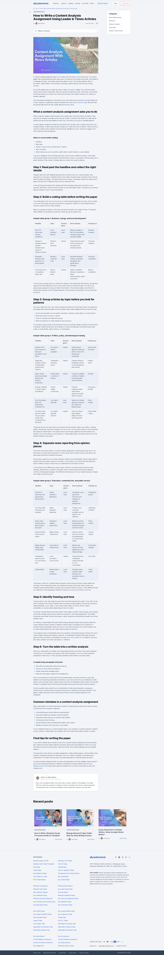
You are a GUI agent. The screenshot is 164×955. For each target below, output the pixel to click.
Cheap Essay (62, 867)
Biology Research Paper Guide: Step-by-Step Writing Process (79, 834)
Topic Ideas (112, 27)
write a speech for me (77, 637)
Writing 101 (112, 21)
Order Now (125, 3)
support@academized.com (106, 946)
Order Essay (37, 870)
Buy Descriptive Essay (40, 905)
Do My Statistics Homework (42, 939)
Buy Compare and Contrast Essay (44, 902)
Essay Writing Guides (115, 17)
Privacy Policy (72, 952)
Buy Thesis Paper (64, 880)
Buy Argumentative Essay (66, 911)
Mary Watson (41, 23)
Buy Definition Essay (64, 902)
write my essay (82, 102)
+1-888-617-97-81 (121, 946)
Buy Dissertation (63, 876)
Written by (48, 777)
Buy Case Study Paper (65, 889)
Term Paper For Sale (40, 876)
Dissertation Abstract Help (66, 927)
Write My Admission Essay (66, 895)
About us (64, 3)
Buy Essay (36, 867)
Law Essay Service (64, 942)
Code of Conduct (83, 952)
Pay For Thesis (63, 920)
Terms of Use (36, 952)
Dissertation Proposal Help (67, 924)
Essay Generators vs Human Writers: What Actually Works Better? (111, 832)
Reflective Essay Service (66, 946)
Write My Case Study (40, 889)
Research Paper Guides (116, 31)
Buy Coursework (63, 936)
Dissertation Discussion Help (67, 930)
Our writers (85, 3)
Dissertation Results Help (41, 930)
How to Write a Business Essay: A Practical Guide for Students (47, 834)
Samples (71, 3)
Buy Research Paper (40, 873)
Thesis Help (62, 917)
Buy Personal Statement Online (68, 898)
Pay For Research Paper (66, 870)
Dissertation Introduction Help (43, 927)
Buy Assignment (38, 946)
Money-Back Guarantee (49, 952)
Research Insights (114, 24)
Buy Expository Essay (65, 914)
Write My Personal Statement (42, 898)
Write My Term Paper (65, 861)
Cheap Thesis (37, 920)
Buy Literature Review (40, 892)
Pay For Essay (62, 864)
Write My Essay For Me (40, 861)
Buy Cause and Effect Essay (42, 914)
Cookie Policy (62, 952)
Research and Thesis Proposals (43, 864)
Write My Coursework (40, 886)
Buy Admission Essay (40, 895)
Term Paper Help (39, 924)
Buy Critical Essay (39, 911)
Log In (115, 3)
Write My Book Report (65, 886)
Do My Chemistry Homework (67, 939)
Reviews (77, 3)
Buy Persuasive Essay (65, 905)
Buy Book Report (39, 936)
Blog (37, 8)
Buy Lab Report (63, 892)
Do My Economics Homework (43, 942)
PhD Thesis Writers (39, 880)
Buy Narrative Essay (40, 917)
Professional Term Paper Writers (68, 873)
